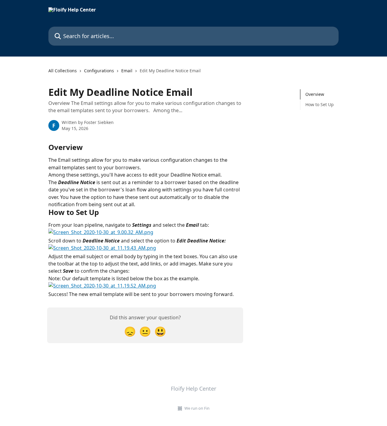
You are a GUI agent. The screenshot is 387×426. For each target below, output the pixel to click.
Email (126, 70)
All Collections (62, 70)
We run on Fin (197, 408)
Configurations (99, 70)
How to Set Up (319, 104)
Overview (314, 94)
